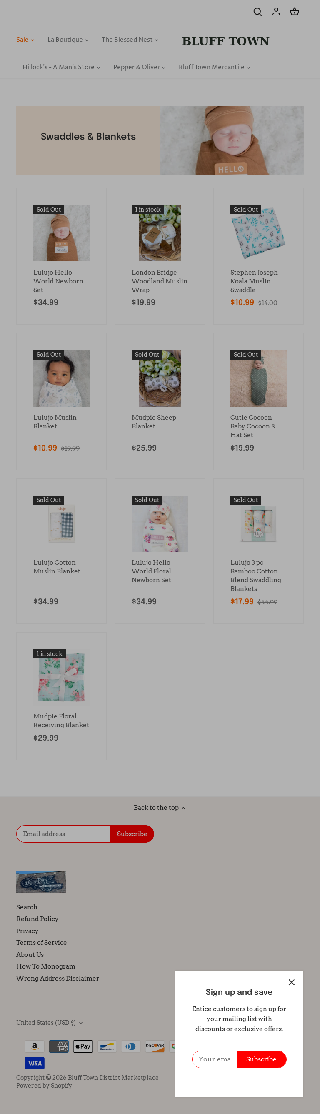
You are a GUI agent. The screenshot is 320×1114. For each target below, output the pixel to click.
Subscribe (261, 1059)
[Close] (291, 982)
